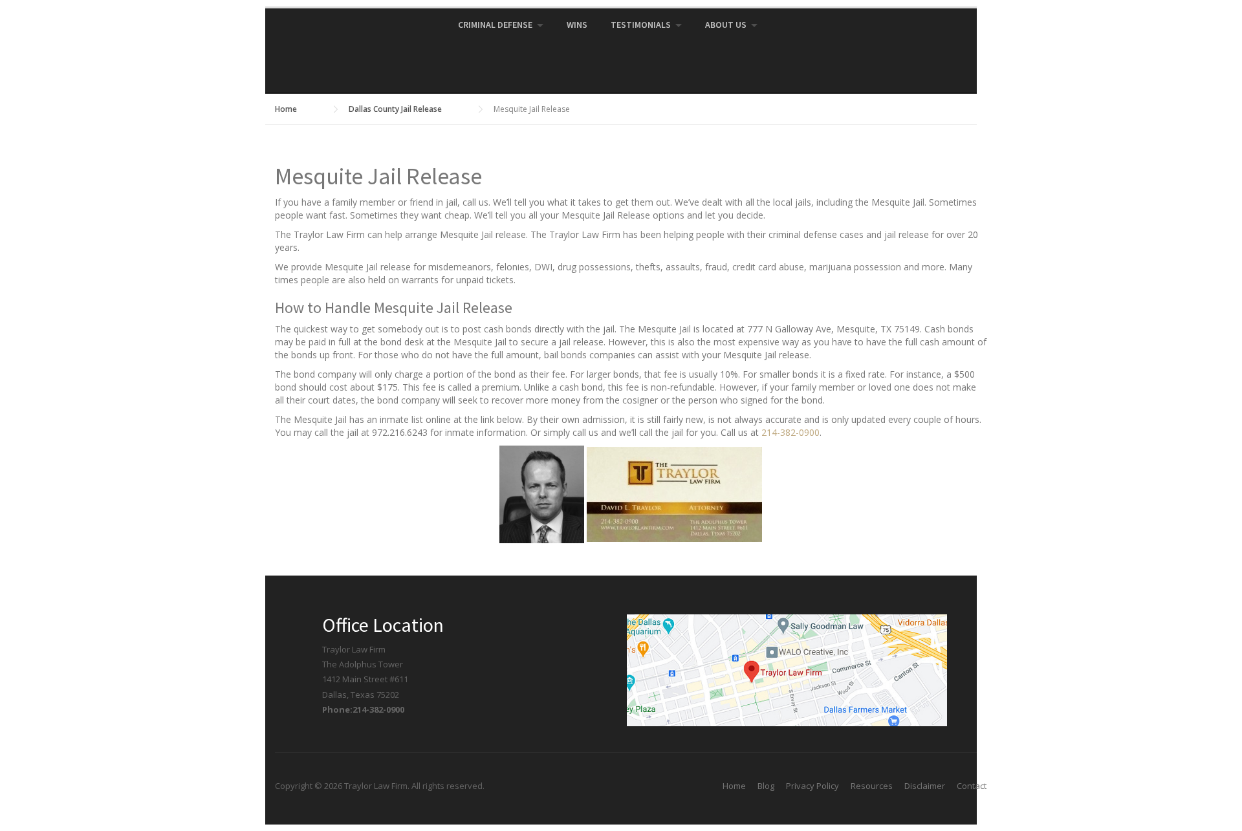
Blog (765, 786)
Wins (577, 24)
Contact (971, 786)
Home (734, 786)
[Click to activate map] (787, 669)
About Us (725, 24)
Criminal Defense (495, 24)
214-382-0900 (790, 432)
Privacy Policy (812, 786)
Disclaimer (924, 786)
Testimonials (641, 24)
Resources (872, 786)
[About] (543, 493)
